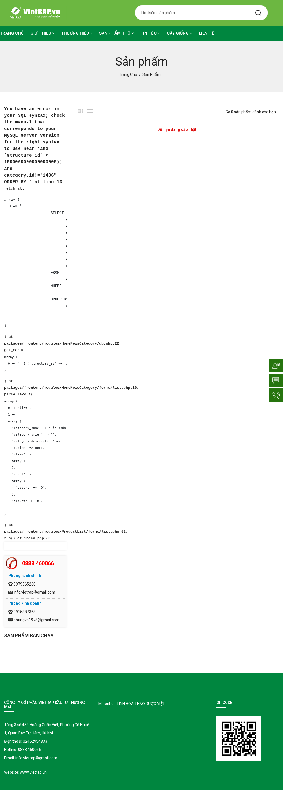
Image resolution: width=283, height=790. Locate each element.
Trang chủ (12, 33)
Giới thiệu (40, 33)
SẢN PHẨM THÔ (114, 33)
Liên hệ (206, 33)
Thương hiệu (75, 33)
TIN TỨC (149, 33)
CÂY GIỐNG (178, 33)
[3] (80, 111)
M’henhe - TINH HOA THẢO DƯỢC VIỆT (131, 703)
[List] (90, 111)
